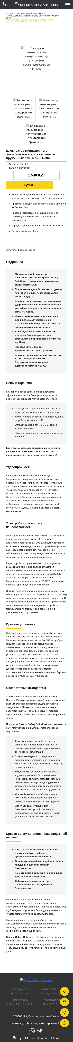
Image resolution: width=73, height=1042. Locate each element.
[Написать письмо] (64, 1002)
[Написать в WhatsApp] (64, 1023)
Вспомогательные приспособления (53, 1002)
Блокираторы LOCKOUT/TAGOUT (19, 1002)
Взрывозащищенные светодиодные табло (53, 991)
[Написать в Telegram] (64, 1012)
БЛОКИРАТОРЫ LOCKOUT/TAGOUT (30, 14)
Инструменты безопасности (20, 991)
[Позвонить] (64, 991)
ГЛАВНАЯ (9, 14)
